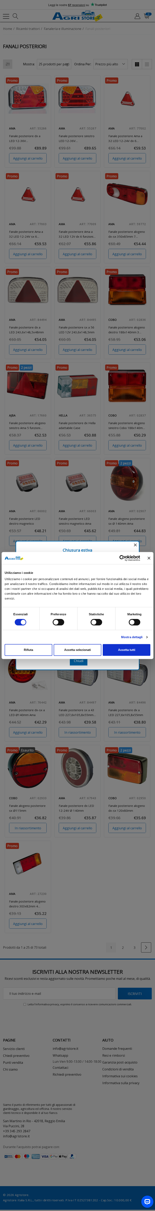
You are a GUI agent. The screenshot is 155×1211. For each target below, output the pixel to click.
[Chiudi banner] (149, 558)
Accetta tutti (126, 650)
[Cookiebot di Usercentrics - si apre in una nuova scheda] (122, 558)
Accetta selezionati (77, 650)
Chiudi (78, 661)
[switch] (58, 622)
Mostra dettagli (132, 637)
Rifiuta (28, 650)
